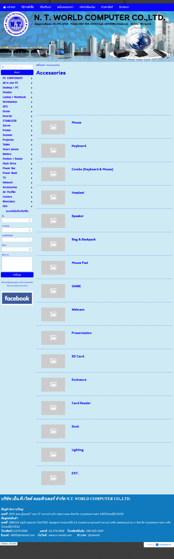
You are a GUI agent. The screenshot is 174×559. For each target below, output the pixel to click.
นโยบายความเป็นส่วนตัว (15, 285)
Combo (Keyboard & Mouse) (92, 169)
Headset (78, 192)
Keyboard (79, 146)
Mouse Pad (80, 263)
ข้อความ (5, 255)
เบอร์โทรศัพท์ (7, 235)
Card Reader (81, 403)
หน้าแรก (40, 65)
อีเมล (4, 245)
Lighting (78, 450)
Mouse (76, 122)
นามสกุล (5, 226)
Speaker (78, 216)
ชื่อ (3, 216)
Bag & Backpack (84, 239)
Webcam (78, 309)
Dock (75, 426)
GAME (76, 286)
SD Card (78, 356)
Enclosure (79, 380)
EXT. (75, 473)
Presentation (82, 333)
